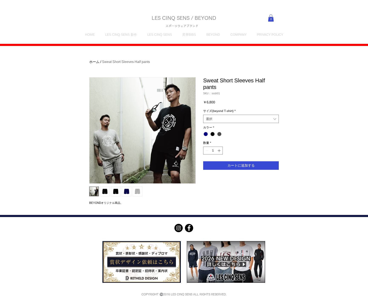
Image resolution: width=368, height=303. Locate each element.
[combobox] (241, 119)
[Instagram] (178, 228)
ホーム (94, 62)
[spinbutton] (213, 150)
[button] (271, 17)
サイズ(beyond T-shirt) (219, 111)
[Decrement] (206, 150)
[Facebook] (189, 228)
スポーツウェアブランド (181, 25)
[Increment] (219, 150)
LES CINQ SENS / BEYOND (184, 17)
